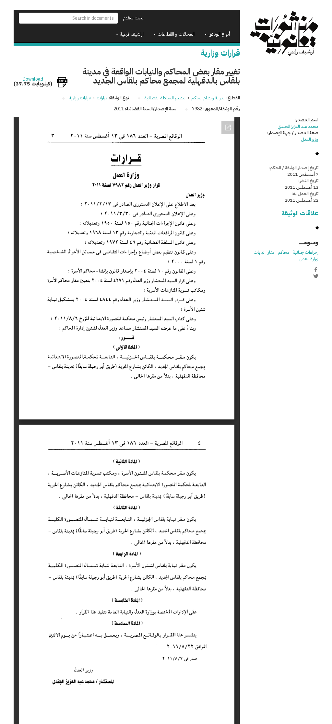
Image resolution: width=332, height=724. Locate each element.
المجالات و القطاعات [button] (176, 34)
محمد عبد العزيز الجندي (298, 126)
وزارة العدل (308, 258)
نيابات (259, 252)
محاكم (284, 252)
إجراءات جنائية (305, 252)
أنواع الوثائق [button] (219, 34)
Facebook (315, 269)
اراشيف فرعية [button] (131, 34)
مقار (271, 252)
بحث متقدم (133, 18)
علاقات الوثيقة (299, 213)
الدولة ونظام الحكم (208, 98)
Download (33, 79)
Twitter (315, 276)
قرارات (102, 98)
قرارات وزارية (80, 98)
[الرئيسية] (284, 33)
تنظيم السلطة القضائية (165, 98)
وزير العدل (309, 139)
